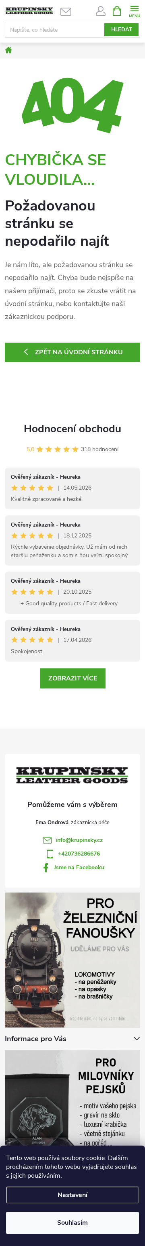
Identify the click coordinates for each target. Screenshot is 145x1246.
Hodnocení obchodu (72, 429)
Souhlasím (72, 1222)
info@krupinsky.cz (79, 840)
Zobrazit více (72, 678)
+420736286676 (79, 854)
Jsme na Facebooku (79, 867)
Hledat (121, 29)
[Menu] (134, 10)
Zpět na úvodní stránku (79, 352)
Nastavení (72, 1195)
